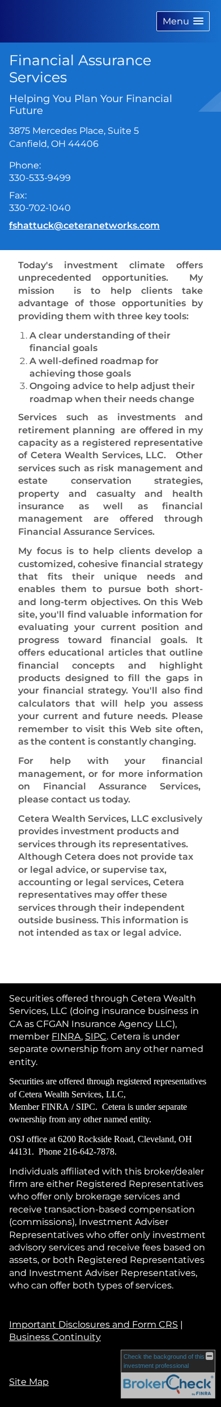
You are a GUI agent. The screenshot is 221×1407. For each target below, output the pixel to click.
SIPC (96, 1036)
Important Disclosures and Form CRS (93, 1324)
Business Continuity (55, 1337)
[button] (183, 21)
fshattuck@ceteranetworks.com (84, 225)
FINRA (66, 1036)
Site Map (29, 1381)
